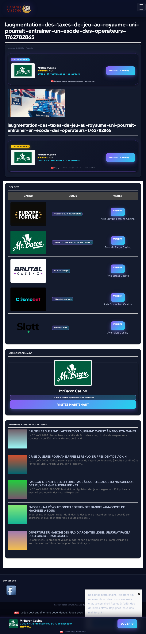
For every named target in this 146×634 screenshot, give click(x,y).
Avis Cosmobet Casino (118, 304)
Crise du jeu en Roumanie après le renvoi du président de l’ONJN (78, 456)
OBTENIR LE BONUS (120, 70)
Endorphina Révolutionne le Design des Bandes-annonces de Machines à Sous (77, 508)
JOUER (127, 623)
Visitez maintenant (73, 404)
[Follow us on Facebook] (11, 594)
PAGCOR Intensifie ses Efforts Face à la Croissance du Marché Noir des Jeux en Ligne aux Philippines (81, 483)
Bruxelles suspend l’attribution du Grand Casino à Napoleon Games (82, 431)
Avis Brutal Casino (118, 275)
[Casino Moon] (19, 8)
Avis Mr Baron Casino (118, 247)
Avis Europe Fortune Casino (118, 218)
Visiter (117, 210)
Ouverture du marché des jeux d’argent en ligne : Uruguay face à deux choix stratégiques (79, 534)
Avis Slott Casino (117, 332)
